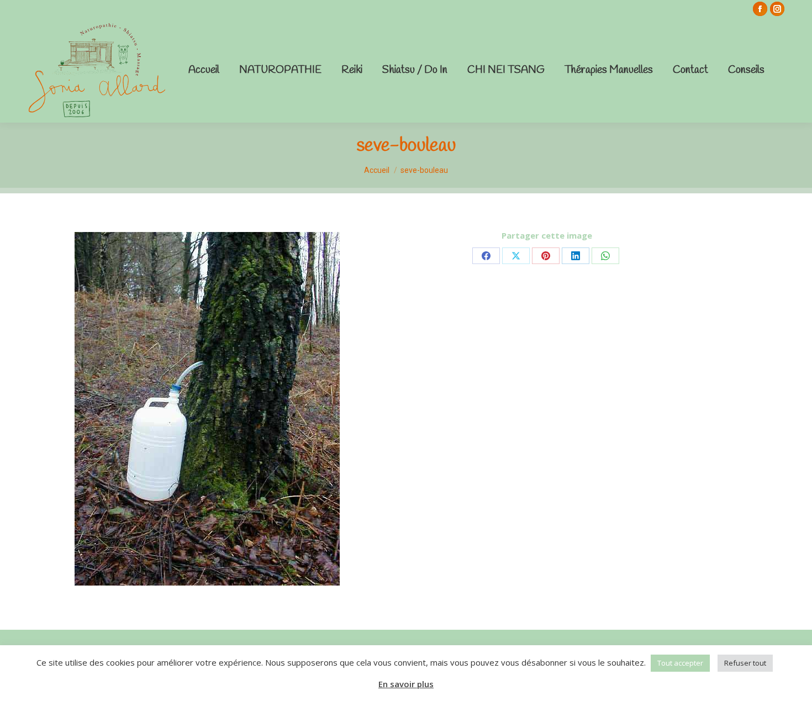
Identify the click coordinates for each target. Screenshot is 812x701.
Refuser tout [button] (745, 663)
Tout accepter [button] (680, 663)
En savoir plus (406, 683)
